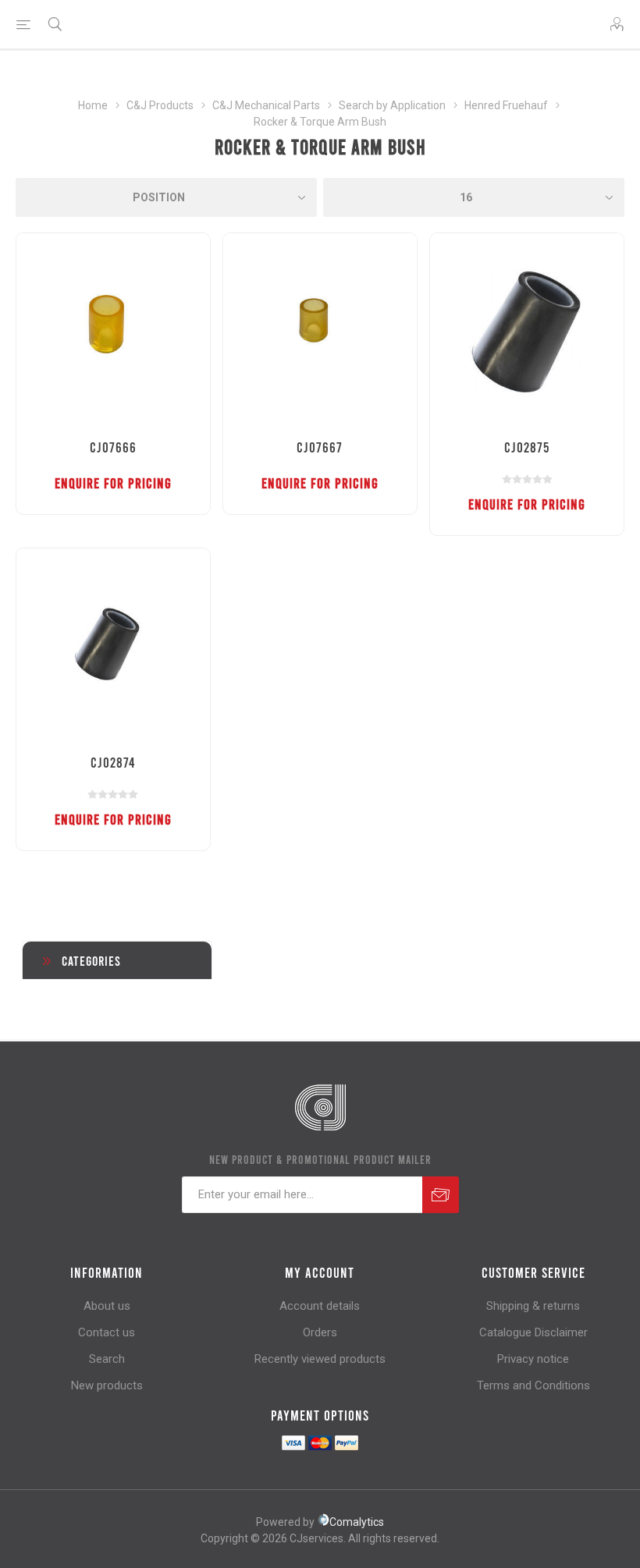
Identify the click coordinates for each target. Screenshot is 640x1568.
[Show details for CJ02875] (527, 330)
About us (107, 1306)
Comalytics (356, 1522)
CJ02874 (113, 762)
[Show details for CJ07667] (320, 330)
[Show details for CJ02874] (113, 645)
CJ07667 (320, 447)
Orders (320, 1332)
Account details (319, 1306)
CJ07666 (113, 447)
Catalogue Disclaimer (533, 1332)
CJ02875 (526, 447)
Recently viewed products (320, 1359)
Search (107, 1359)
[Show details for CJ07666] (113, 330)
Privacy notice (533, 1359)
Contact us (106, 1332)
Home (93, 105)
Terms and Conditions (533, 1385)
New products (107, 1385)
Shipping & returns (533, 1306)
